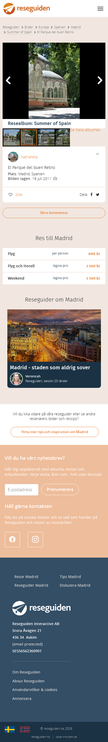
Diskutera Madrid (75, 585)
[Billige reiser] (25, 729)
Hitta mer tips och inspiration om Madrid (54, 432)
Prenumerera (60, 489)
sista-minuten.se (66, 737)
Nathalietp (29, 157)
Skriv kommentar (54, 213)
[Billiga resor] (10, 729)
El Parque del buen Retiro (11, 130)
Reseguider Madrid (31, 585)
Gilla (18, 194)
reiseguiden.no (40, 737)
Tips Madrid (70, 577)
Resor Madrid (26, 577)
